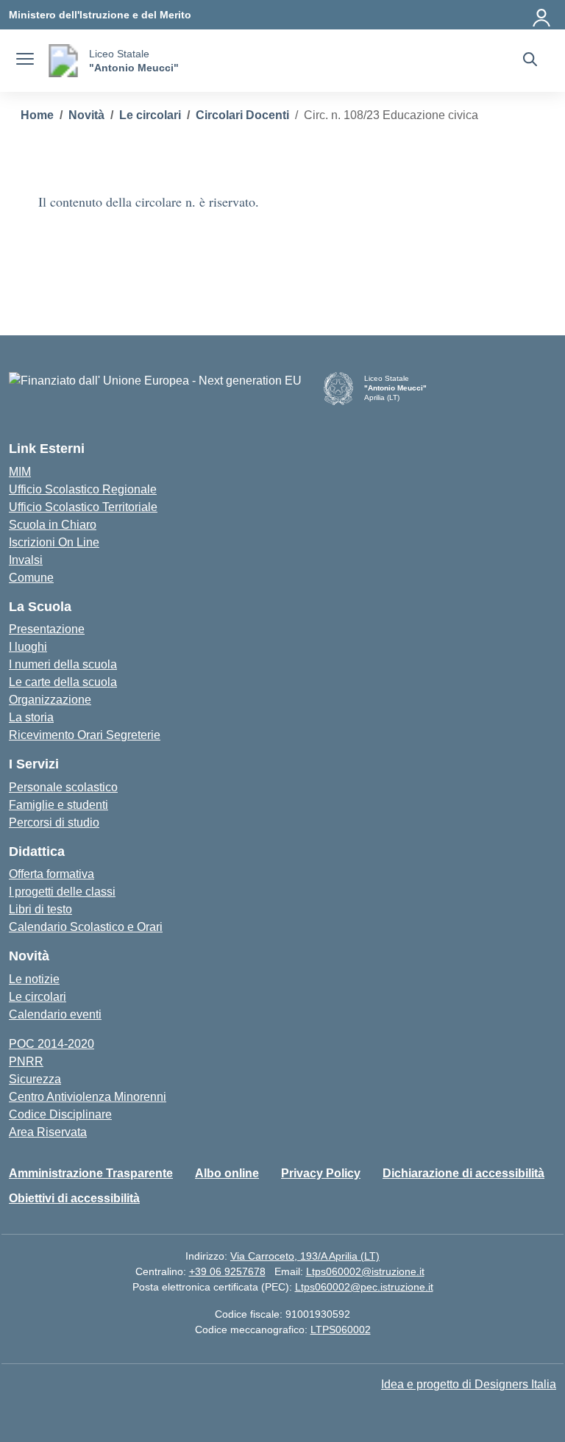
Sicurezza (35, 1079)
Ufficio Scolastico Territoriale (83, 507)
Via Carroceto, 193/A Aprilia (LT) (305, 1256)
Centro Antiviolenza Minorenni (87, 1097)
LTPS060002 (340, 1329)
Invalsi (26, 560)
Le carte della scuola (63, 682)
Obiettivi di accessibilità (74, 1198)
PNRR (26, 1061)
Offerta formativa (51, 874)
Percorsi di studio (54, 822)
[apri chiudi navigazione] (25, 61)
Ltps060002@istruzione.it (365, 1271)
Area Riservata (48, 1132)
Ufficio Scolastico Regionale (83, 489)
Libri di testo (40, 909)
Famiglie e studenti (58, 805)
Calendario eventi (55, 1014)
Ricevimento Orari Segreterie (84, 735)
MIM (20, 471)
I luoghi (28, 646)
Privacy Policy (320, 1173)
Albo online (227, 1173)
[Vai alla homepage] (63, 60)
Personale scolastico (63, 787)
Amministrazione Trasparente (91, 1173)
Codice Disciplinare (60, 1114)
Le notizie (34, 979)
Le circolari (37, 997)
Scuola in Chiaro (52, 524)
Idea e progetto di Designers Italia (468, 1384)
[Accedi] (542, 14)
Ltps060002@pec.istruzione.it (364, 1287)
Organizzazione (50, 699)
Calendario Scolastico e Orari (86, 927)
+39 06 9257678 (227, 1271)
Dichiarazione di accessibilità (463, 1173)
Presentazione (47, 629)
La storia (31, 717)
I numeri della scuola (63, 664)
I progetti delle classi (62, 891)
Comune (31, 577)
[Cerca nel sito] (530, 61)
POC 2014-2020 (51, 1044)
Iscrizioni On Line (54, 542)
